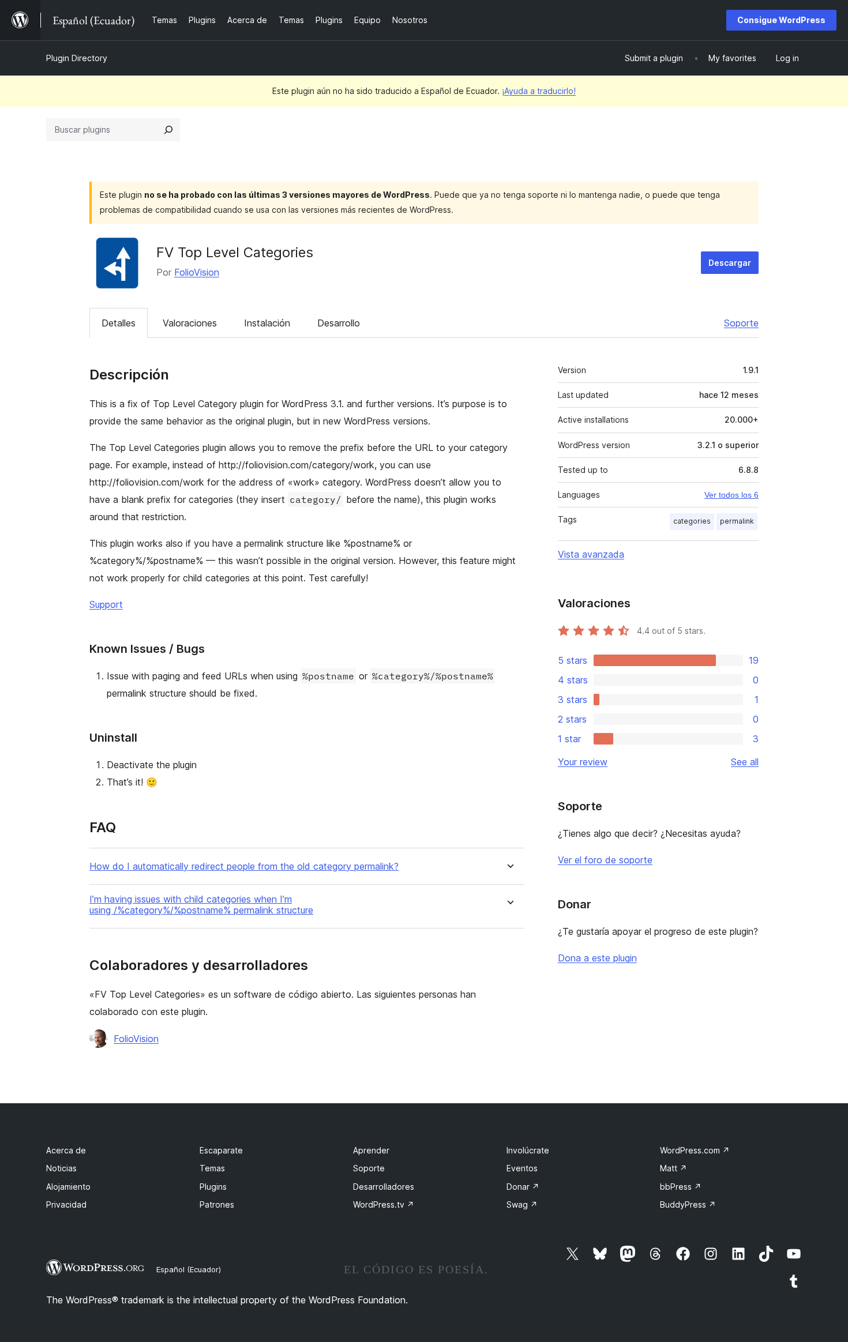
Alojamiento (68, 1186)
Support (106, 604)
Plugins (213, 1186)
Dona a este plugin (597, 958)
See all (745, 762)
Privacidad (66, 1204)
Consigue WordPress (781, 20)
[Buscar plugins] (168, 129)
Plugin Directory (76, 58)
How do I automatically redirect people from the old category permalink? (244, 866)
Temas (212, 1168)
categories (692, 521)
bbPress (680, 1186)
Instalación (267, 323)
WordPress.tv (383, 1204)
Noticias (61, 1168)
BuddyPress (688, 1204)
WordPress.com (695, 1150)
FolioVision (196, 272)
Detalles (119, 323)
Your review (582, 762)
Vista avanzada (591, 554)
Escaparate (221, 1150)
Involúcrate (527, 1150)
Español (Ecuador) (188, 1269)
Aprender (371, 1150)
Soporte (741, 323)
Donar (522, 1186)
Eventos (522, 1168)
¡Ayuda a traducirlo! (539, 91)
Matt (673, 1168)
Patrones (217, 1204)
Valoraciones (190, 323)
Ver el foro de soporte (605, 860)
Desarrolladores (383, 1186)
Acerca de (66, 1150)
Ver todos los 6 (731, 494)
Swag (522, 1204)
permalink (737, 521)
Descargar (729, 263)
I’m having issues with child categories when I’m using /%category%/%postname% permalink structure (201, 905)
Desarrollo (338, 323)
